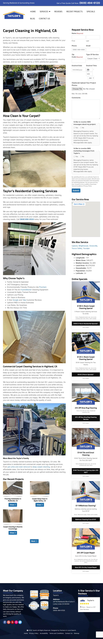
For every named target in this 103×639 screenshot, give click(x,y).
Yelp (24, 300)
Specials (91, 11)
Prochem (42, 287)
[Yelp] (12, 622)
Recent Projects (74, 11)
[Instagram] (16, 622)
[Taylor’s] (14, 15)
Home (33, 11)
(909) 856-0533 (27, 219)
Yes (76, 128)
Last (87, 41)
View (12, 505)
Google (15, 300)
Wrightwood (83, 246)
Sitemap (76, 633)
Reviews (58, 11)
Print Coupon (86, 327)
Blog (32, 18)
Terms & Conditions (77, 186)
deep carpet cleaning (41, 467)
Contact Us (44, 18)
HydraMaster (26, 290)
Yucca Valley (77, 248)
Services (44, 11)
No (83, 128)
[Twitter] (20, 622)
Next (33, 541)
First (73, 41)
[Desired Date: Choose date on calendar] (88, 70)
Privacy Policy (88, 186)
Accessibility (44, 633)
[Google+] (8, 622)
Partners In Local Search (68, 630)
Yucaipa (86, 248)
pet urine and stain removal (18, 467)
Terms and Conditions (56, 633)
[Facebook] (5, 622)
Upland (75, 246)
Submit (76, 190)
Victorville (93, 246)
